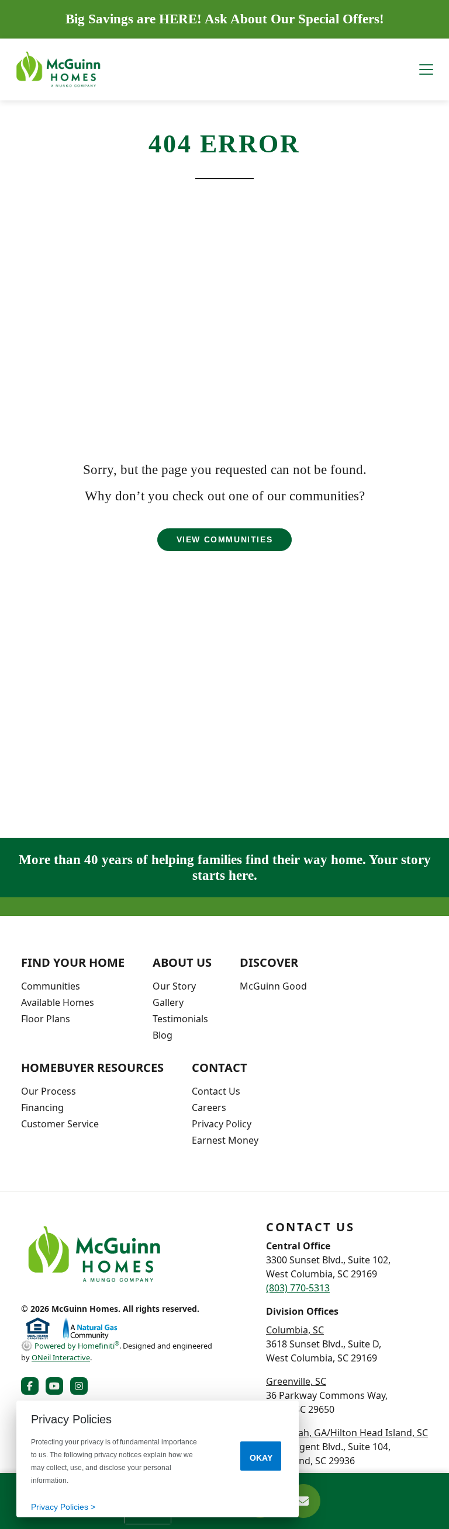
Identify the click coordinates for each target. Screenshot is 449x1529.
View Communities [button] (225, 539)
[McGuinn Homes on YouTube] (57, 1386)
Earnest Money (225, 1140)
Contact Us (216, 1091)
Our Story (174, 986)
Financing (42, 1107)
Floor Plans (45, 1018)
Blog (162, 1035)
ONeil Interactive (61, 1357)
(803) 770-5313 (298, 1287)
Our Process (48, 1091)
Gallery (168, 1002)
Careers (209, 1107)
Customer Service (60, 1123)
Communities (50, 986)
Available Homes (57, 1002)
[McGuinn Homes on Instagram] (81, 1386)
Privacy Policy (221, 1123)
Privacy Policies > (63, 1506)
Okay (261, 1457)
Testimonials (180, 1018)
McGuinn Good (273, 986)
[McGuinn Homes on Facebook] (32, 1386)
